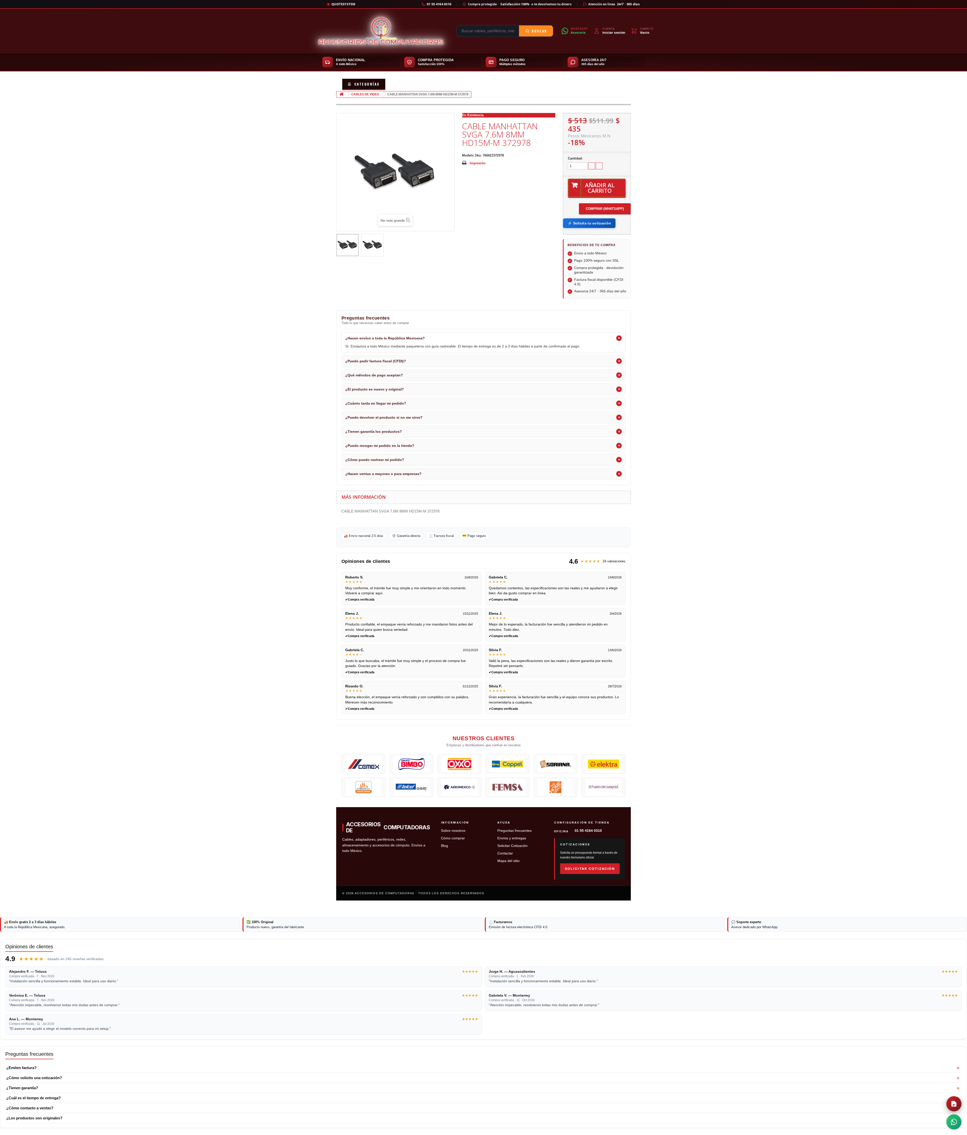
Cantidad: (575, 158)
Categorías (364, 84)
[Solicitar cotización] (953, 1103)
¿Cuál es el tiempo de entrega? (33, 1098)
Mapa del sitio (508, 861)
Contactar (505, 853)
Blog (444, 846)
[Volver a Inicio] (341, 94)
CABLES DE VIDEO (365, 94)
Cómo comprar (453, 838)
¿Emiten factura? (21, 1068)
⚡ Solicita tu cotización (589, 223)
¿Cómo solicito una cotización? (34, 1078)
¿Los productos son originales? (34, 1118)
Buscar (539, 30)
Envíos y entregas (511, 838)
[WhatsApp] (953, 1121)
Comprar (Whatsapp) (605, 209)
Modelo (468, 155)
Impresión (478, 163)
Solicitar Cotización (512, 846)
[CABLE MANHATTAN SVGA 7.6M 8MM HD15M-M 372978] (347, 245)
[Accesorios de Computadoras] (380, 31)
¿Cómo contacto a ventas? (29, 1108)
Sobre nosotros (453, 831)
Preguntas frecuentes (514, 831)
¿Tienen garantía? (22, 1088)
